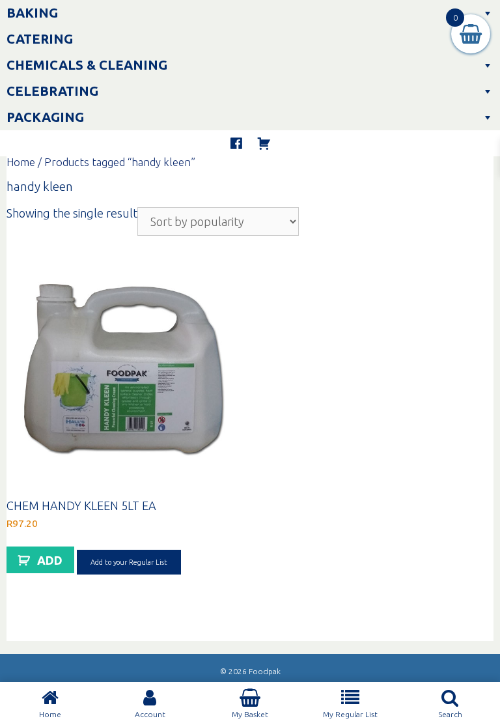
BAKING (32, 12)
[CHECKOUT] (263, 143)
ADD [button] (49, 560)
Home (21, 162)
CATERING (40, 38)
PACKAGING (45, 116)
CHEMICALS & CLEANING (87, 64)
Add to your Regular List (128, 562)
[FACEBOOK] (236, 143)
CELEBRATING (52, 90)
